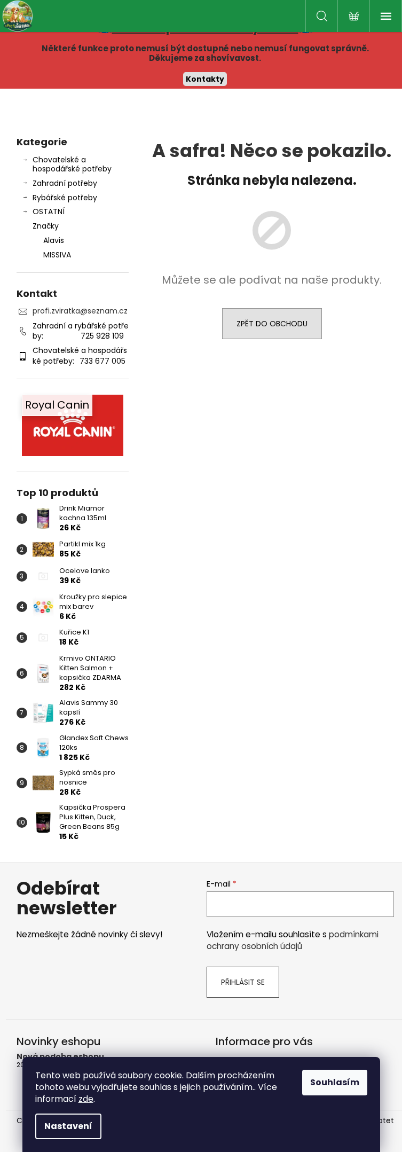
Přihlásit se (243, 982)
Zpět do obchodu (272, 323)
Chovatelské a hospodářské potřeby (72, 164)
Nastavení (68, 1126)
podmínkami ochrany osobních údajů (293, 940)
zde (85, 1099)
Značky (46, 226)
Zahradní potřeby (65, 183)
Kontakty (205, 79)
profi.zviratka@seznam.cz (80, 310)
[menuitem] (73, 240)
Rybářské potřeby (65, 197)
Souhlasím (334, 1082)
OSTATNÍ (49, 211)
